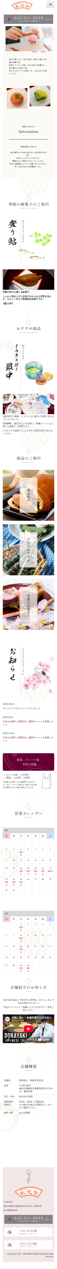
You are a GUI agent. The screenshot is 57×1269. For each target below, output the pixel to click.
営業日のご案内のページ (30, 721)
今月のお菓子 (9, 721)
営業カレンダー (44, 1104)
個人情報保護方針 (10, 1210)
